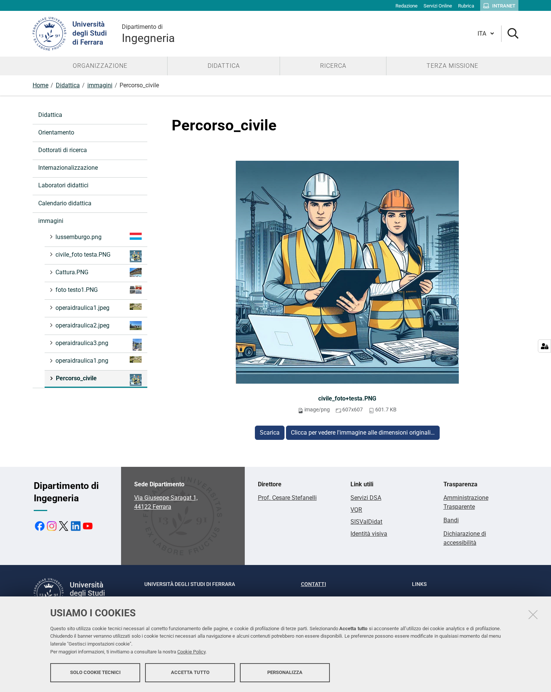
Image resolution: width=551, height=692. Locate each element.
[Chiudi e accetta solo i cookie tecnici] (533, 614)
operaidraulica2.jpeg (82, 325)
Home (40, 85)
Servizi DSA (365, 497)
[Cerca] (510, 33)
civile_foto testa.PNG (83, 254)
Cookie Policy (191, 652)
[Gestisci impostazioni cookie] (544, 346)
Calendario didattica (64, 203)
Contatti (313, 584)
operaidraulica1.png (81, 360)
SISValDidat (366, 521)
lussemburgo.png (78, 237)
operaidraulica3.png (81, 343)
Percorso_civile (76, 378)
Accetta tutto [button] (190, 672)
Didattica (68, 85)
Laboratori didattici (63, 185)
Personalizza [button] (284, 672)
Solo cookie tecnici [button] (95, 672)
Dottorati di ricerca (62, 150)
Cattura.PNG (71, 272)
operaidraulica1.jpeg (82, 307)
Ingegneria (148, 34)
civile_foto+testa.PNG (347, 398)
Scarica (270, 432)
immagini (99, 85)
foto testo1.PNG (76, 289)
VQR (356, 509)
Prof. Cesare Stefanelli (287, 497)
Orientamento (56, 132)
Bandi (451, 520)
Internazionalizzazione (68, 167)
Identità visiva (368, 533)
